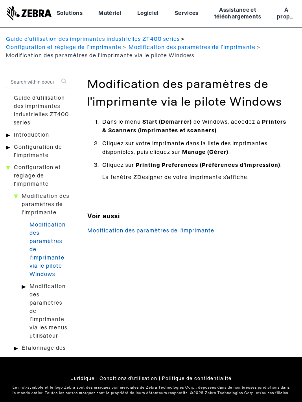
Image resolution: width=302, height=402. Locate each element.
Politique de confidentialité (197, 378)
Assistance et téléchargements (237, 13)
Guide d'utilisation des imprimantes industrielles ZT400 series (93, 39)
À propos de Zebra (286, 14)
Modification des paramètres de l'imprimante (192, 47)
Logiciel (148, 13)
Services (187, 13)
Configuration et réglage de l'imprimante (64, 47)
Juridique (83, 378)
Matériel (110, 13)
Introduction (31, 135)
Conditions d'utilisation (128, 378)
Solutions (70, 13)
